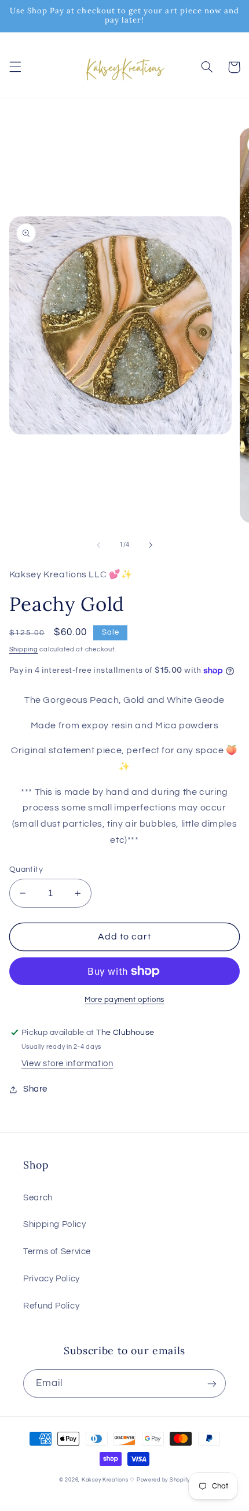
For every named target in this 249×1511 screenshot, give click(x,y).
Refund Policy (51, 1306)
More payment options (124, 1000)
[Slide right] (150, 545)
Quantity (26, 869)
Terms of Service (57, 1251)
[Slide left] (98, 545)
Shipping (23, 649)
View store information (67, 1063)
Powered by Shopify (163, 1480)
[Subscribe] (212, 1383)
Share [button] (35, 1089)
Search (38, 1197)
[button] (15, 67)
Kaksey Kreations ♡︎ (108, 1480)
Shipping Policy (54, 1224)
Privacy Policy (51, 1278)
